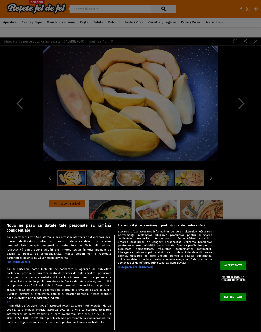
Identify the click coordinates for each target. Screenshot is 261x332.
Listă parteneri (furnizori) (135, 267)
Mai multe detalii (19, 262)
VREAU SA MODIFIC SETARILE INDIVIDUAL (233, 279)
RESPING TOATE (233, 296)
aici (8, 302)
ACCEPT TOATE (233, 265)
